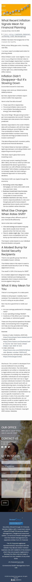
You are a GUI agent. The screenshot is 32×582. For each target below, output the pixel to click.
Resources (5, 50)
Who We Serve (6, 26)
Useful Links (5, 59)
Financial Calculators (17, 55)
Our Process (16, 14)
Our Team (5, 14)
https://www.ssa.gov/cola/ (12, 357)
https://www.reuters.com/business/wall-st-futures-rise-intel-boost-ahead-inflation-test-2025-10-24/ (17, 344)
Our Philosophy (7, 18)
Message (11, 480)
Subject (10, 473)
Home (3, 6)
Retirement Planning (9, 42)
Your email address (14, 466)
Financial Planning (8, 34)
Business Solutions (8, 46)
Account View (7, 67)
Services (4, 30)
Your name (11, 459)
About (3, 10)
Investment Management (10, 38)
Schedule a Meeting (8, 63)
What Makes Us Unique (10, 22)
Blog (3, 55)
